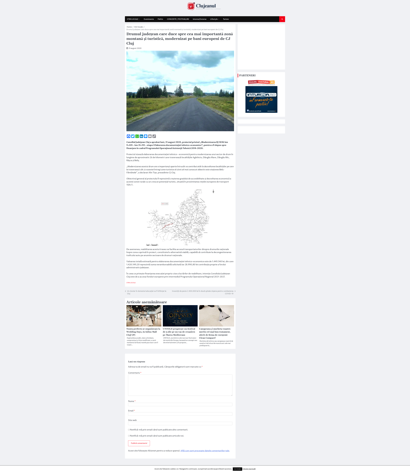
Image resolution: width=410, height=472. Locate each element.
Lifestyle (214, 19)
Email (131, 410)
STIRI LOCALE (132, 19)
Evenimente (149, 19)
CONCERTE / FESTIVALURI (178, 19)
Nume (132, 401)
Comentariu (134, 372)
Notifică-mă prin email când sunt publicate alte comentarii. (159, 429)
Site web (132, 420)
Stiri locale (131, 283)
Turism (226, 19)
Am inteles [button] (237, 469)
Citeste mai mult (249, 469)
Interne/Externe (199, 19)
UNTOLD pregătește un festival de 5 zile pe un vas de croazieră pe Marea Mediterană (179, 332)
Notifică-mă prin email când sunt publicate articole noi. (157, 435)
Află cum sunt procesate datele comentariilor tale (205, 450)
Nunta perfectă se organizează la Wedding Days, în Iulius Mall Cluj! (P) (143, 332)
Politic (160, 19)
